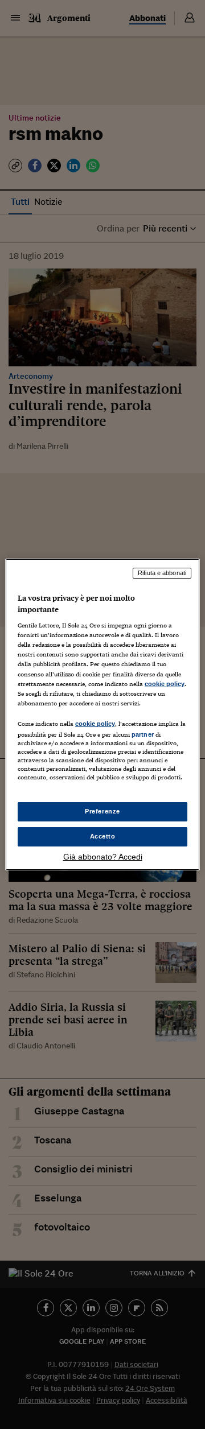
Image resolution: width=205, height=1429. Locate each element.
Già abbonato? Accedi (102, 856)
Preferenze (102, 811)
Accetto (103, 836)
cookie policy (164, 683)
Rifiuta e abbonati (162, 572)
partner (143, 734)
